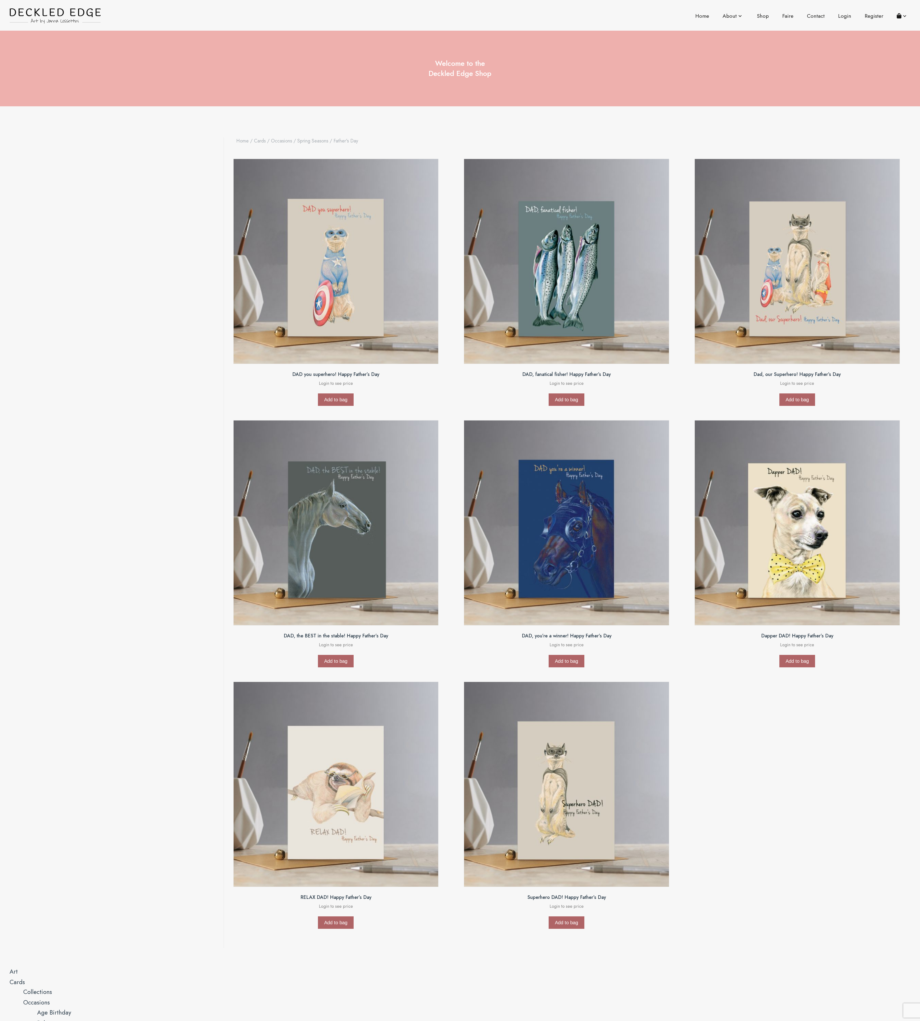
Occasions (281, 140)
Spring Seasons (312, 140)
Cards (260, 140)
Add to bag (335, 399)
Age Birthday (54, 1012)
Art (14, 971)
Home (242, 140)
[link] (702, 16)
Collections (37, 991)
